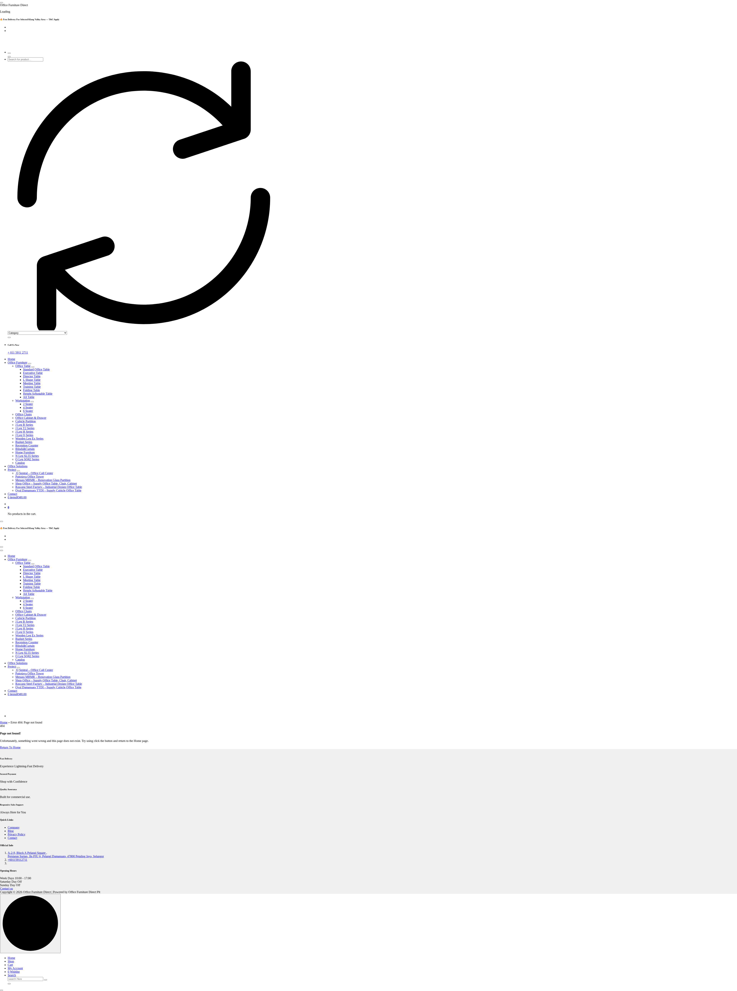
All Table (28, 397)
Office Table (23, 366)
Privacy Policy (16, 834)
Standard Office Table (36, 369)
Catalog (20, 462)
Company (14, 827)
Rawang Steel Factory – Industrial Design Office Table (48, 487)
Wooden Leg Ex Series (29, 438)
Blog (11, 831)
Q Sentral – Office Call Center (34, 473)
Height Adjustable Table (37, 393)
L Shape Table (31, 379)
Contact (12, 494)
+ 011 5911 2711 (18, 352)
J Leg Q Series (24, 435)
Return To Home (10, 747)
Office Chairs (23, 414)
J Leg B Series (24, 424)
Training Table (32, 386)
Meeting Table (31, 383)
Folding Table (31, 390)
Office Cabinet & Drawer (30, 417)
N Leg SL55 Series (27, 455)
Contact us (6, 888)
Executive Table (33, 373)
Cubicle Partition (25, 421)
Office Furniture (17, 362)
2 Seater (28, 404)
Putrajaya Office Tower (29, 476)
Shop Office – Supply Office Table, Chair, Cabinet (46, 483)
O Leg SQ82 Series (27, 459)
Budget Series (23, 442)
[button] (1, 990)
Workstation (22, 400)
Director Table (31, 376)
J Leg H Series (24, 431)
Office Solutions (17, 466)
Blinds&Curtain (25, 449)
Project (12, 469)
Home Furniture (25, 452)
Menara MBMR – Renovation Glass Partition (42, 480)
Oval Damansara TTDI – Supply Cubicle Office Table (48, 490)
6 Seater (28, 411)
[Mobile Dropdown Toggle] (29, 363)
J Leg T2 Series (24, 428)
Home (11, 359)
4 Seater (28, 407)
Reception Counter (26, 445)
